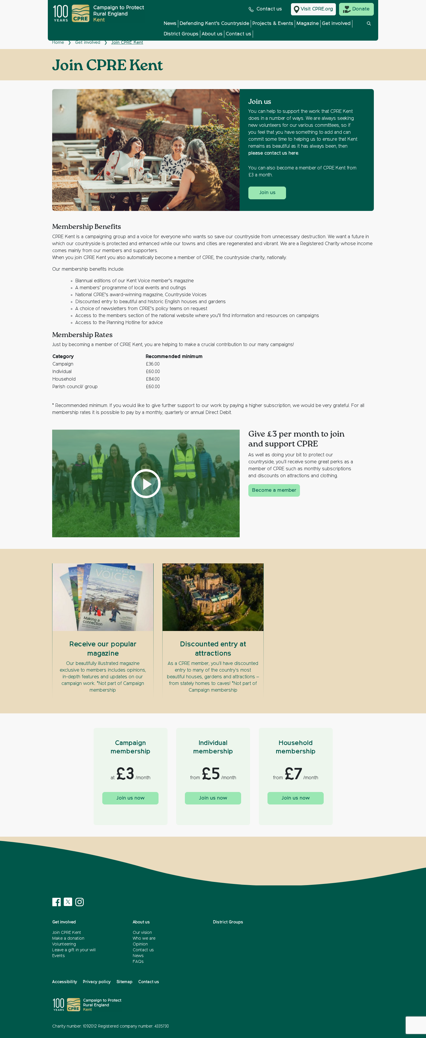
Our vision (142, 933)
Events (58, 956)
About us (212, 34)
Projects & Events (272, 23)
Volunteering (64, 944)
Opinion (140, 944)
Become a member (274, 490)
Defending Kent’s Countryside (214, 23)
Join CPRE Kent (66, 933)
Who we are (144, 938)
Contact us (269, 9)
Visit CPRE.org (317, 9)
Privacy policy (97, 982)
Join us (267, 192)
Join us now (130, 798)
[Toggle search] (369, 30)
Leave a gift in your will (74, 950)
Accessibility (64, 982)
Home (58, 42)
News (170, 23)
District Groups (181, 34)
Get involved (336, 23)
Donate (360, 9)
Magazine (307, 23)
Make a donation (68, 938)
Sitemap (124, 982)
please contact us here (273, 153)
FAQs (138, 962)
